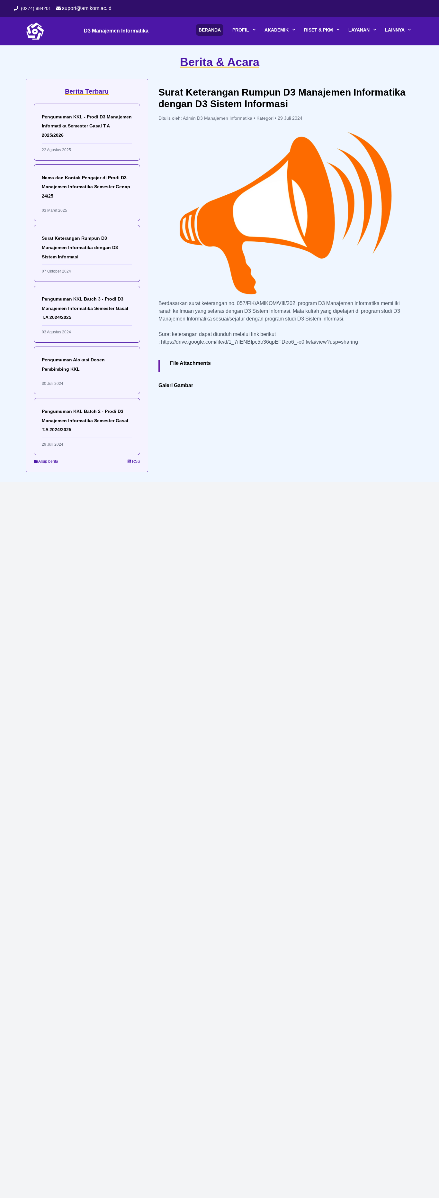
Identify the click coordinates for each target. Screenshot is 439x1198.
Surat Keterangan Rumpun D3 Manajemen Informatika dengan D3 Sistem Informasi (80, 247)
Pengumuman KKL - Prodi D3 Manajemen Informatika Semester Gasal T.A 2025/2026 (87, 126)
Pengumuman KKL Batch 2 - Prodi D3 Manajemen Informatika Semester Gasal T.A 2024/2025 (85, 420)
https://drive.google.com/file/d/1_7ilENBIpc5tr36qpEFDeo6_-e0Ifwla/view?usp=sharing (259, 342)
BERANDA (210, 30)
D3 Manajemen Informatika (116, 30)
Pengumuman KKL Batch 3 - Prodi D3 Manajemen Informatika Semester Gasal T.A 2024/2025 (85, 308)
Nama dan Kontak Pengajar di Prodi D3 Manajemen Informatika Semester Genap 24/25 (86, 187)
